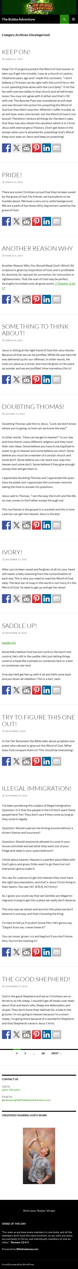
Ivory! (12, 552)
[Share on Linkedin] (46, 147)
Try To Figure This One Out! (38, 720)
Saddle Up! (19, 625)
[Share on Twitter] (16, 147)
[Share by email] (56, 147)
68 (43, 1053)
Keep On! (16, 52)
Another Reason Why (37, 248)
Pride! (12, 175)
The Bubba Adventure (18, 19)
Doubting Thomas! (33, 406)
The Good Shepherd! (36, 979)
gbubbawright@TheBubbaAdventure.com (26, 1100)
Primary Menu (73, 19)
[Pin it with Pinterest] (36, 147)
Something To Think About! (35, 329)
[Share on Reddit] (26, 147)
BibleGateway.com (27, 1249)
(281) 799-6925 (11, 1089)
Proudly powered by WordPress (18, 1264)
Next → (56, 1053)
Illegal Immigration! (37, 788)
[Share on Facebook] (6, 147)
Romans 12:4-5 (20, 1242)
